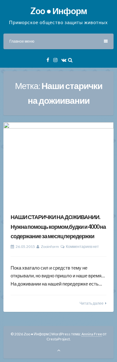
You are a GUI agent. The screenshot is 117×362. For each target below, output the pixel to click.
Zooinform (50, 246)
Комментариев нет (82, 246)
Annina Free (91, 334)
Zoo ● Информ (58, 10)
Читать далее (92, 303)
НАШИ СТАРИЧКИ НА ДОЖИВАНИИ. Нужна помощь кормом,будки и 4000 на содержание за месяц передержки (58, 226)
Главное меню (21, 41)
